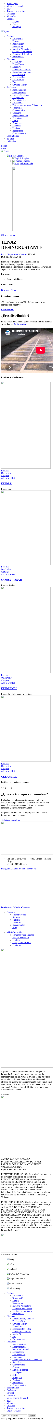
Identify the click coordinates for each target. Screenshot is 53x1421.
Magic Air (16, 62)
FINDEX (6, 483)
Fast (14, 82)
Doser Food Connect (21, 69)
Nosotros (11, 912)
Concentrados (18, 110)
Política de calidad (20, 937)
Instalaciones (18, 56)
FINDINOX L (9, 688)
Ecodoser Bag (18, 77)
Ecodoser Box (18, 74)
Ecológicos (17, 118)
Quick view (6, 473)
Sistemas (16, 920)
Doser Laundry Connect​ (23, 72)
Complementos (19, 133)
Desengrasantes (19, 92)
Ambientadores (19, 90)
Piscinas (16, 128)
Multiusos (23, 254)
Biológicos (17, 123)
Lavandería (17, 102)
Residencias (17, 46)
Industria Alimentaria (21, 49)
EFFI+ (15, 120)
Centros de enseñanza (22, 51)
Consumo (16, 113)
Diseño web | (15, 907)
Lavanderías (17, 38)
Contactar (16, 945)
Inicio (4, 254)
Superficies (17, 108)
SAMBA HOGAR (11, 579)
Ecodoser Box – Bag (21, 1329)
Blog (14, 927)
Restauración (18, 44)
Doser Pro (16, 67)
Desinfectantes (18, 100)
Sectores (16, 917)
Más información (14, 932)
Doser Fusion (18, 64)
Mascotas (16, 125)
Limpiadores (18, 97)
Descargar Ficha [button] (8, 290)
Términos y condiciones (23, 935)
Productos (16, 922)
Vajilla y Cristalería (20, 95)
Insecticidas (17, 131)
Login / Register (14, 1410)
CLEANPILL (9, 776)
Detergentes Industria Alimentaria (27, 105)
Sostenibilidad (18, 925)
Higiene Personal (20, 115)
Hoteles (15, 41)
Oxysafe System (19, 85)
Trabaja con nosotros (21, 942)
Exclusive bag (18, 79)
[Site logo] (5, 31)
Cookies (16, 940)
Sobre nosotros (19, 914)
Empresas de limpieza (22, 54)
